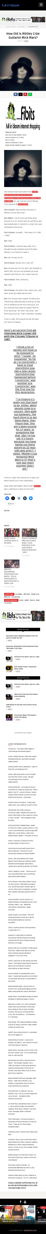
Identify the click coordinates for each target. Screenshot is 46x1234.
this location (23, 204)
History (32, 600)
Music (38, 600)
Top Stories (8, 603)
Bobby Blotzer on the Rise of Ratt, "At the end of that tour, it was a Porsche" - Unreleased (22, 1157)
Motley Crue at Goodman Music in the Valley (11, 540)
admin (26, 41)
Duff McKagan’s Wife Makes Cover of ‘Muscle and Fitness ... (16, 1220)
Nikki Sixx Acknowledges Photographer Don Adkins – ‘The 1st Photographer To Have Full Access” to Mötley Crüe (11, 576)
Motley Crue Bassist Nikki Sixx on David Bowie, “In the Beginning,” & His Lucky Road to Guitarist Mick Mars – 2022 (29, 545)
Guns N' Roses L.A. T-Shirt (14, 137)
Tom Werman (15, 597)
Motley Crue (35, 594)
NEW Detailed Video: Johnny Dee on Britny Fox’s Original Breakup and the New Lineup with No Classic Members (22, 988)
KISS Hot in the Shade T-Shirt (15, 135)
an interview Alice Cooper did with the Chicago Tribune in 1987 (21, 335)
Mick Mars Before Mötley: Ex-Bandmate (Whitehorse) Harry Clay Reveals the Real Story (21, 1167)
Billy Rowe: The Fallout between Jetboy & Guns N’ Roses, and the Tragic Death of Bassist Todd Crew (22, 1024)
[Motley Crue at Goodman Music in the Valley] (11, 532)
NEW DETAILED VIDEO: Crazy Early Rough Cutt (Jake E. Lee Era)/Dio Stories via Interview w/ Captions (23, 1042)
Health (27, 600)
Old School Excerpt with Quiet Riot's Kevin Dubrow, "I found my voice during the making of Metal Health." (21, 851)
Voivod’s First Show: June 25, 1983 (26, 657)
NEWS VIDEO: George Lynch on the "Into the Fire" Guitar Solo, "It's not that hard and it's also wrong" (23, 1052)
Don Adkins (18, 594)
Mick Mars (26, 594)
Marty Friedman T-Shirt (14, 143)
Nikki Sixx (7, 597)
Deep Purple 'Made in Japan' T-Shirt (18, 145)
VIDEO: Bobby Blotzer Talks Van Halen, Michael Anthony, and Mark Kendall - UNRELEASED (22, 759)
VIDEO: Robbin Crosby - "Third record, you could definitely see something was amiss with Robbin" (22, 873)
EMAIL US (37, 486)
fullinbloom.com (30, 1230)
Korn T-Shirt (9, 140)
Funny (21, 600)
